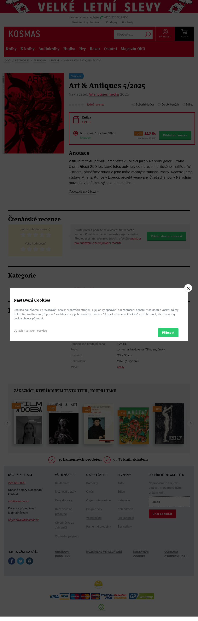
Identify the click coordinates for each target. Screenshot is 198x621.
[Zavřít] (188, 288)
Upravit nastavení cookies (30, 330)
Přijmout (168, 332)
